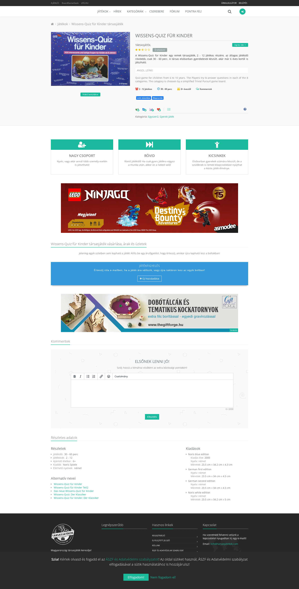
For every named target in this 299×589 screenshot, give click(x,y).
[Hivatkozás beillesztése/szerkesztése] (101, 376)
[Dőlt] (80, 376)
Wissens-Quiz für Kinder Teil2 (70, 487)
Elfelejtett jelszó (161, 540)
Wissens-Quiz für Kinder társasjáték (97, 24)
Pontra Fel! (193, 11)
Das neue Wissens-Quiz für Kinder (73, 491)
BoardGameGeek (70, 3)
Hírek (117, 11)
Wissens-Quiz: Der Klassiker (69, 494)
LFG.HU (84, 3)
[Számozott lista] (94, 376)
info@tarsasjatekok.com (224, 543)
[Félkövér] (75, 376)
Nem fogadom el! (163, 577)
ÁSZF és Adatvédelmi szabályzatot (132, 559)
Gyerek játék (167, 116)
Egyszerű (153, 116)
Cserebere (156, 11)
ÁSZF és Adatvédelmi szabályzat (168, 550)
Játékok (102, 11)
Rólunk (156, 545)
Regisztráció (158, 535)
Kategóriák (135, 11)
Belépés (243, 3)
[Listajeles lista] (88, 376)
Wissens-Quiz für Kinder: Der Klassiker (76, 498)
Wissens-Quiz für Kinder (67, 484)
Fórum (174, 11)
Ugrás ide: (239, 44)
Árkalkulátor (229, 3)
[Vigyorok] (109, 376)
